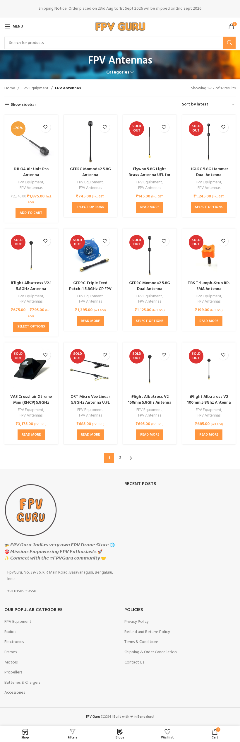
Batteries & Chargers (22, 683)
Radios (10, 632)
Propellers (13, 673)
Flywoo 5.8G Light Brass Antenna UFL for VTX (149, 175)
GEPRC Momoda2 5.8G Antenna (90, 172)
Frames (10, 652)
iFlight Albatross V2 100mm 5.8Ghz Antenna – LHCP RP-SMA (209, 402)
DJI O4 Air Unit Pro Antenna (31, 172)
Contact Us (134, 663)
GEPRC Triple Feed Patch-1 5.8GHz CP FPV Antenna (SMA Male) (90, 289)
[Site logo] (120, 26)
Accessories (14, 693)
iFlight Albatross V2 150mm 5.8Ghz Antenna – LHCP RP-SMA (150, 402)
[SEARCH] (229, 43)
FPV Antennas (31, 188)
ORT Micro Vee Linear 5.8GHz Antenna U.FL (90, 399)
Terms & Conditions (141, 642)
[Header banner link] (120, 9)
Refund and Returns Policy (147, 632)
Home (9, 88)
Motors (11, 663)
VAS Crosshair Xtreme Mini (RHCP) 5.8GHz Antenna (31, 402)
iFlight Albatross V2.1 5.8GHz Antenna (31, 286)
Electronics (14, 642)
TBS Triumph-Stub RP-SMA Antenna (209, 286)
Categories (117, 72)
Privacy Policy (136, 622)
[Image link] (30, 510)
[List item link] (60, 576)
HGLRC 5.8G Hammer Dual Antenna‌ (208, 172)
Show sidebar (23, 104)
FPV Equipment (35, 88)
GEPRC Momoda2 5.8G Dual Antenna (149, 286)
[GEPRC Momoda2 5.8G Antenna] (90, 141)
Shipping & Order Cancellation (150, 652)
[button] (31, 213)
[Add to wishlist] (45, 127)
